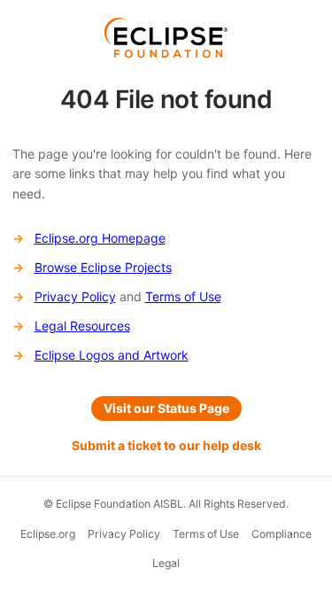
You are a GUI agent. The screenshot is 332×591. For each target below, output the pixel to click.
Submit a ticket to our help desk (166, 445)
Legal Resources (82, 325)
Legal (166, 563)
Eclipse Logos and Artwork (112, 354)
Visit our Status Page (166, 408)
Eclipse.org (47, 533)
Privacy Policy (75, 296)
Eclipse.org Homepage (100, 237)
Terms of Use (183, 296)
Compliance (281, 533)
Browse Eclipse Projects (103, 267)
